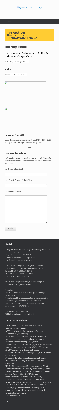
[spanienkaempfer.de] (29, 7)
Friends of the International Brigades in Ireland (25, 358)
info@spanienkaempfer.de (23, 314)
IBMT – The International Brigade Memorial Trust (26, 366)
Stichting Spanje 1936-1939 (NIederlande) (22, 374)
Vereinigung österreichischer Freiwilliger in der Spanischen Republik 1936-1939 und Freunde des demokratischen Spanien (25, 390)
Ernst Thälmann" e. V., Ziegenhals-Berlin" (22, 350)
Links (7, 402)
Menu (9, 22)
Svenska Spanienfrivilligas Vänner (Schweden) (25, 379)
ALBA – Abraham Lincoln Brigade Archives (23, 336)
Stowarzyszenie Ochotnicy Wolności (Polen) (23, 377)
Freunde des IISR (12, 396)
